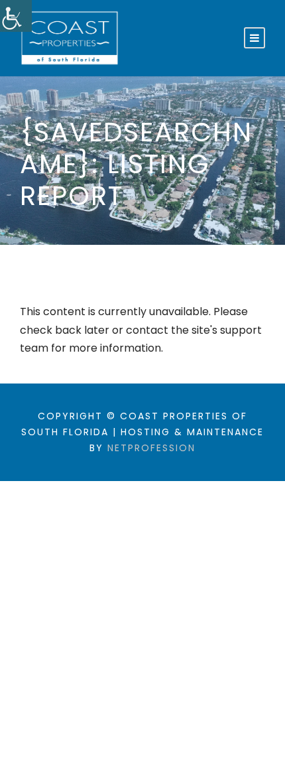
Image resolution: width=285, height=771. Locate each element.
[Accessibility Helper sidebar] (16, 16)
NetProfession (151, 448)
